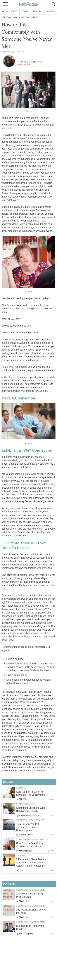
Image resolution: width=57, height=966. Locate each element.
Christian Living (25, 804)
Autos (14, 11)
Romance (21, 788)
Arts (4, 11)
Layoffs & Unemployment (30, 820)
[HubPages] (28, 4)
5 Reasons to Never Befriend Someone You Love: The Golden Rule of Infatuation (31, 862)
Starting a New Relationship (32, 839)
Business (37, 11)
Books (25, 11)
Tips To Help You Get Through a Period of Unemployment (27, 827)
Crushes (21, 856)
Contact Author (23, 64)
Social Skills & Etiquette (30, 890)
